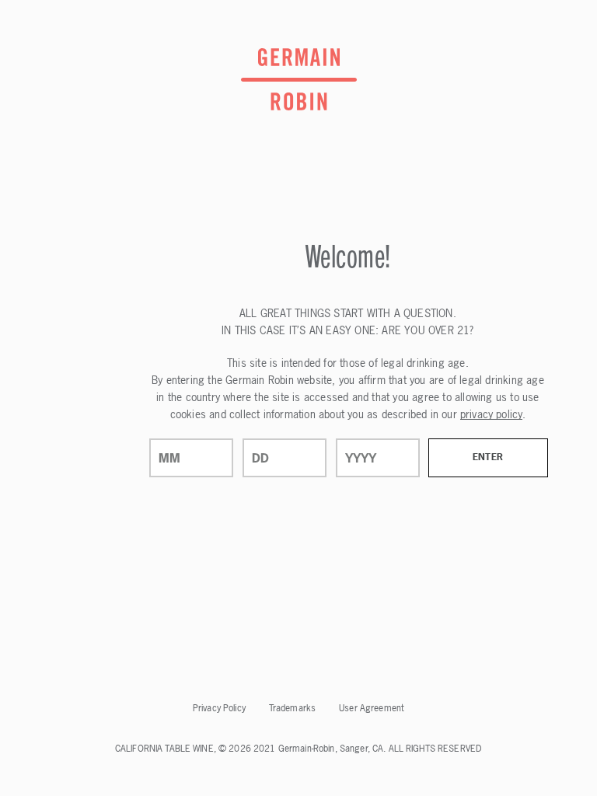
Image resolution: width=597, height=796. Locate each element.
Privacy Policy (219, 708)
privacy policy (491, 414)
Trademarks (292, 708)
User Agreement (371, 708)
